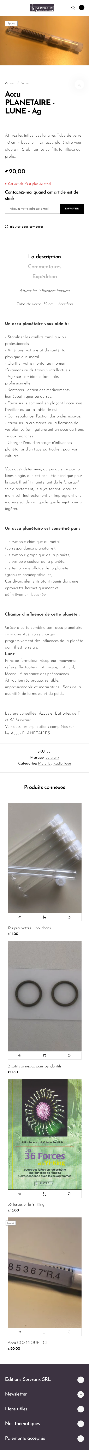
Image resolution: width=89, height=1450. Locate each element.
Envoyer (72, 209)
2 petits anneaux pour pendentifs (34, 1066)
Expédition (44, 277)
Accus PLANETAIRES (30, 733)
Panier (81, 7)
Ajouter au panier (44, 917)
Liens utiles (16, 1409)
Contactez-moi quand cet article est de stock (41, 195)
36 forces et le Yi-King (26, 1205)
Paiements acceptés (25, 1438)
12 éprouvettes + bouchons (29, 928)
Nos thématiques (22, 1423)
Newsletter (16, 1394)
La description (44, 257)
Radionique (62, 764)
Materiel (44, 764)
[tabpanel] (44, 40)
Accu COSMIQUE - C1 (27, 1343)
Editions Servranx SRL (28, 1379)
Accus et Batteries (55, 713)
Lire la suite (44, 1332)
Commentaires (44, 267)
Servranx (52, 758)
